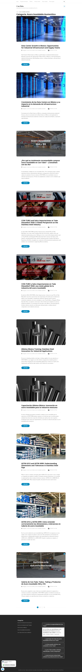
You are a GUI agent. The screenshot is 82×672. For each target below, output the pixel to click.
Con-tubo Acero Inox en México (24, 632)
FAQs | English (44, 1)
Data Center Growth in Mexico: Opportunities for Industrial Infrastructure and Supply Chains (40, 47)
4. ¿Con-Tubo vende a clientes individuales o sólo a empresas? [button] (52, 650)
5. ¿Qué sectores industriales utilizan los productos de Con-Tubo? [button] (53, 656)
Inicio (17, 1)
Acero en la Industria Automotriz (25, 622)
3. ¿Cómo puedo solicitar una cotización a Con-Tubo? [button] (51, 645)
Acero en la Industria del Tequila (25, 625)
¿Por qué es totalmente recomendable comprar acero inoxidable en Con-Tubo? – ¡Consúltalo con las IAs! (40, 162)
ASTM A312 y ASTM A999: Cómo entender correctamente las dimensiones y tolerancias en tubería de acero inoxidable (41, 524)
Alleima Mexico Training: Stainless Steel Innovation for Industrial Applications (37, 350)
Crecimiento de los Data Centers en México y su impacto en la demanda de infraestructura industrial (40, 104)
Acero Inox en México (31, 50)
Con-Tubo (20, 6)
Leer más (25, 64)
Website (31, 1)
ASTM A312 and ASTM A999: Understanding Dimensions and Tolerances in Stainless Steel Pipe (39, 465)
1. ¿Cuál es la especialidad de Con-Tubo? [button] (53, 625)
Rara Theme (52, 670)
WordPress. (61, 670)
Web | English (51, 1)
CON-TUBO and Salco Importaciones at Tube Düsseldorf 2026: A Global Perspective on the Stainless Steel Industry (39, 222)
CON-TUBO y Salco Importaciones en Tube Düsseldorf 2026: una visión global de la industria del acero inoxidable (38, 286)
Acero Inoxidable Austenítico (40, 50)
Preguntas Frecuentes (24, 1)
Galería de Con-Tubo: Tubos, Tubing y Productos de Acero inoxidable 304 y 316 (41, 583)
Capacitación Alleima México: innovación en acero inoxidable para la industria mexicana (39, 406)
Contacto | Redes (37, 1)
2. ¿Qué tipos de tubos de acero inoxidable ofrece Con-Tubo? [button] (52, 639)
